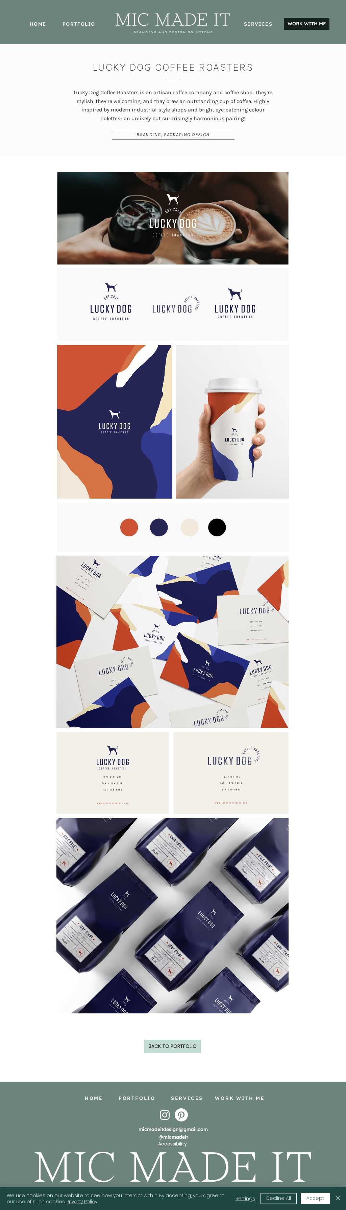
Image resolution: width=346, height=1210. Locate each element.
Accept (315, 1198)
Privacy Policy (82, 1201)
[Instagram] (164, 1114)
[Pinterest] (181, 1114)
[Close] (338, 1198)
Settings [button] (245, 1198)
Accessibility (172, 1143)
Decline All (278, 1198)
